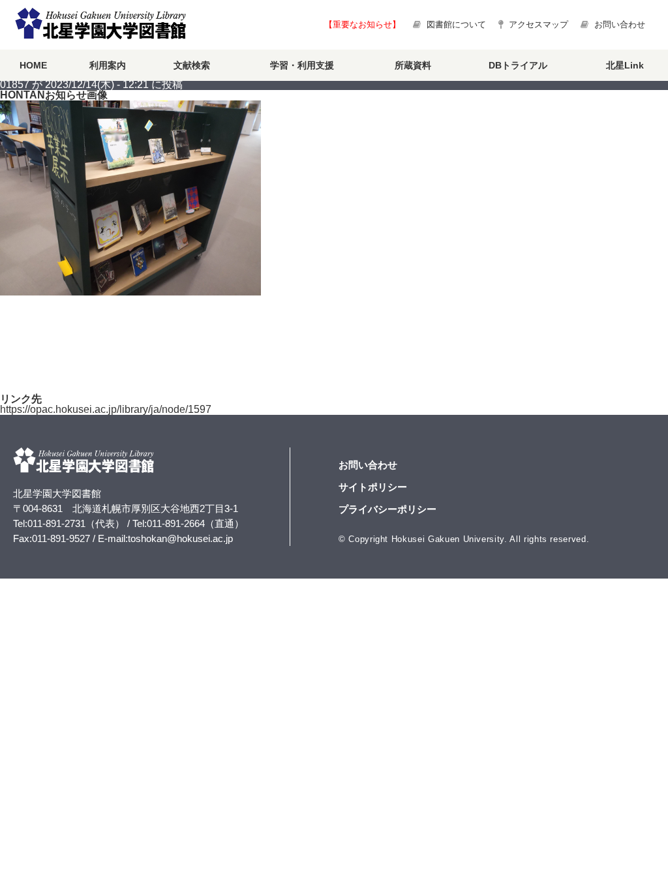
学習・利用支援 (302, 65)
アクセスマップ (537, 24)
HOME (33, 65)
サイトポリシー (373, 486)
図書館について (456, 24)
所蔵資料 (413, 65)
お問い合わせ (618, 24)
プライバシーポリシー (387, 509)
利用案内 (107, 65)
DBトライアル (518, 65)
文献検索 (192, 65)
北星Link (625, 65)
